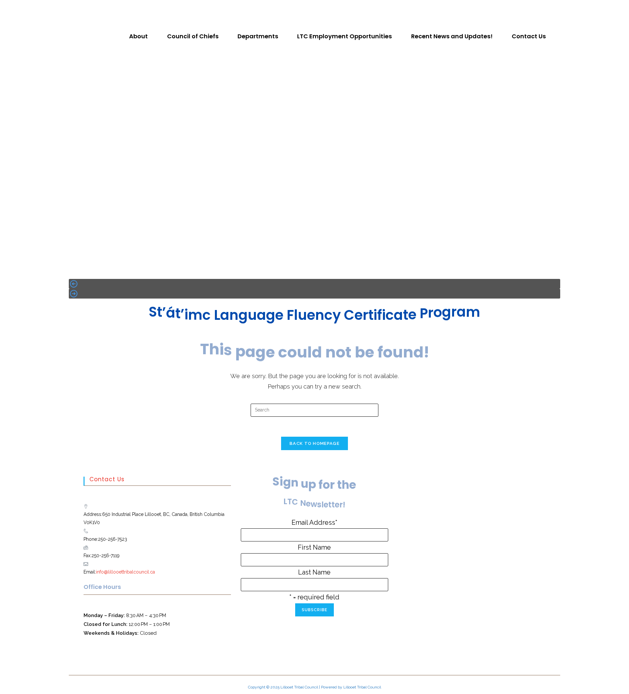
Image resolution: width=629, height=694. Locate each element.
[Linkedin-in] (331, 8)
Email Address (314, 522)
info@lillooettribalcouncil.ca (125, 572)
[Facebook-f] (298, 8)
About (138, 36)
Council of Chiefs (193, 36)
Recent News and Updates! (452, 36)
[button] (140, 36)
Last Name (314, 572)
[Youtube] (309, 8)
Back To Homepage (314, 443)
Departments (258, 36)
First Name (314, 547)
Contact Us (529, 36)
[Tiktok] (320, 8)
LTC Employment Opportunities (344, 36)
